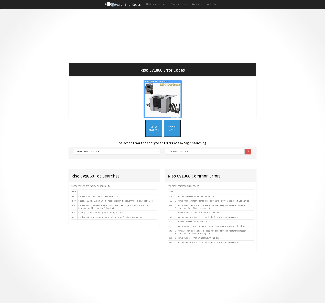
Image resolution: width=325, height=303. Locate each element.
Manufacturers (156, 4)
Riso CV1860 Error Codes (162, 70)
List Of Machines (154, 128)
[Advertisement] (162, 36)
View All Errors (172, 128)
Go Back (214, 4)
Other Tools (179, 4)
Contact (198, 4)
